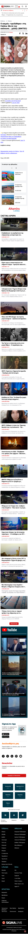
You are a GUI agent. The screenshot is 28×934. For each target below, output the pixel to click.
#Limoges (3, 134)
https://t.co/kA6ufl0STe (15, 136)
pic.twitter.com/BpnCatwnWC (9, 138)
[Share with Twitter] (23, 33)
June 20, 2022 (16, 102)
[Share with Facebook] (20, 33)
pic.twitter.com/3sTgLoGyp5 (13, 101)
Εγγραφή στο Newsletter (14, 775)
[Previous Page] (11, 168)
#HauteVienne (4, 136)
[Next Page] (16, 168)
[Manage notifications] (25, 931)
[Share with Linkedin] (26, 33)
